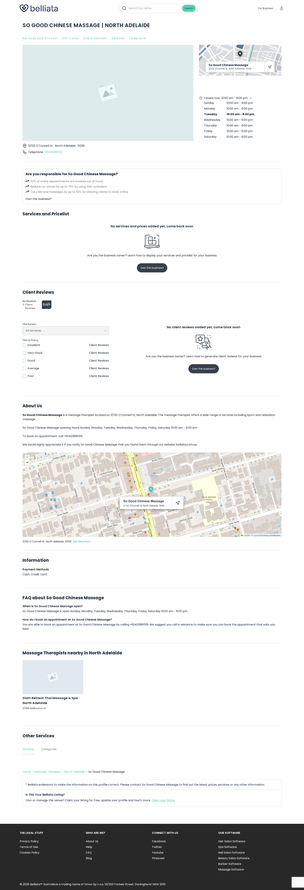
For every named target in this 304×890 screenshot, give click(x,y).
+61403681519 (53, 152)
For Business (265, 8)
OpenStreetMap (261, 535)
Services (28, 749)
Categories (48, 749)
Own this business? (39, 199)
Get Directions (81, 541)
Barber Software (229, 864)
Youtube (157, 853)
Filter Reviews (29, 324)
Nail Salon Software (231, 853)
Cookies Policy (29, 853)
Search (189, 8)
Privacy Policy (29, 841)
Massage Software (231, 869)
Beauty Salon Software (233, 858)
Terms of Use (29, 847)
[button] (151, 489)
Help (89, 847)
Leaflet (246, 535)
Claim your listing (163, 800)
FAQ (89, 853)
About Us (92, 841)
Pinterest (158, 858)
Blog (89, 858)
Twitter (157, 847)
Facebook (159, 841)
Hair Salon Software (231, 841)
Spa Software (227, 847)
